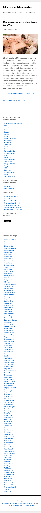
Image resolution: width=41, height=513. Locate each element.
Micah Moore (8, 330)
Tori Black (7, 468)
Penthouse (7, 147)
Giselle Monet (8, 352)
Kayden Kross (8, 305)
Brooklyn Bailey (9, 379)
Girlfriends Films (9, 176)
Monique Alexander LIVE (12, 205)
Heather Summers (10, 326)
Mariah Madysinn (10, 248)
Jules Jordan (8, 128)
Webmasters (30, 505)
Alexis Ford (8, 328)
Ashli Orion (7, 419)
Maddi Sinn (8, 373)
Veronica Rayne (9, 407)
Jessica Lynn (8, 430)
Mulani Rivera (8, 396)
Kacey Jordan (8, 269)
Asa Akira (7, 489)
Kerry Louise (8, 288)
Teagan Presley (9, 362)
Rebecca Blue (8, 470)
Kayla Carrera (8, 385)
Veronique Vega (9, 335)
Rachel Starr (8, 259)
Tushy (6, 149)
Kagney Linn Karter (10, 388)
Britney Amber (9, 294)
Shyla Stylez (8, 254)
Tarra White (8, 303)
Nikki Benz (7, 481)
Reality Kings (8, 140)
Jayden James (9, 286)
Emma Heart (8, 261)
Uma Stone (8, 398)
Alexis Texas (8, 263)
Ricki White (8, 423)
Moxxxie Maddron (10, 284)
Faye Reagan (8, 307)
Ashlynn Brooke (9, 472)
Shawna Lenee (9, 339)
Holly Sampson (9, 341)
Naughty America (10, 164)
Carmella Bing (9, 364)
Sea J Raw (7, 278)
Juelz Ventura (8, 349)
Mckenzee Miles (9, 483)
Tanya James (8, 434)
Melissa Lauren (9, 366)
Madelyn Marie (9, 400)
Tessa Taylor (8, 411)
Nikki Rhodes (8, 438)
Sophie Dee (8, 459)
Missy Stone (8, 432)
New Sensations (9, 159)
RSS (22, 505)
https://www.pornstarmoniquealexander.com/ (17, 503)
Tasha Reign (8, 316)
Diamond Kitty (8, 246)
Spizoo (6, 132)
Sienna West (8, 343)
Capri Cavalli (8, 449)
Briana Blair (8, 415)
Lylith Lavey (8, 394)
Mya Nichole (8, 455)
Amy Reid (7, 440)
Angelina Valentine (10, 392)
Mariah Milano (9, 360)
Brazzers (7, 136)
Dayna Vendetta (9, 337)
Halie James (8, 478)
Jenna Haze (8, 311)
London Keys (8, 301)
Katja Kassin (8, 368)
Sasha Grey (8, 390)
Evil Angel (7, 142)
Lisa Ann (7, 461)
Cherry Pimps (8, 161)
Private (6, 130)
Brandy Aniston (9, 265)
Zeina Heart (8, 426)
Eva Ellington (8, 442)
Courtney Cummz (10, 318)
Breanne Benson (9, 447)
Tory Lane (7, 299)
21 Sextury (7, 145)
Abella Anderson (9, 451)
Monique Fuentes (10, 371)
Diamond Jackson (10, 240)
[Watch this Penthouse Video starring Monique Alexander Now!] (20, 43)
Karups (6, 166)
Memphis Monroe (10, 409)
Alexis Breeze (8, 244)
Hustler (6, 134)
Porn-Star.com (9, 188)
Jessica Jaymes (9, 292)
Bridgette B (8, 280)
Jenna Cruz (8, 377)
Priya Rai (7, 413)
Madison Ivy (8, 491)
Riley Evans (8, 273)
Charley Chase (9, 402)
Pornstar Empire (9, 151)
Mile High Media (9, 153)
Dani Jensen (8, 242)
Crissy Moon (8, 347)
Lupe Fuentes (8, 428)
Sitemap (17, 505)
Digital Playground (10, 138)
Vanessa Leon (9, 314)
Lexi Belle (7, 356)
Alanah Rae (8, 476)
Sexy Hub (7, 170)
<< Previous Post (9, 100)
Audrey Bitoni (8, 290)
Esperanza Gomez (10, 320)
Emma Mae (8, 375)
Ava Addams (8, 358)
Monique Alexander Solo (12, 203)
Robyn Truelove (9, 453)
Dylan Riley (8, 256)
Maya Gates (8, 322)
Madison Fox (8, 271)
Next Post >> (22, 100)
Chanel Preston (9, 250)
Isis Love (7, 445)
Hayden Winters (9, 381)
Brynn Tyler (8, 345)
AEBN (6, 168)
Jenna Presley (9, 267)
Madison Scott (9, 436)
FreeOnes (7, 186)
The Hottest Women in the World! (20, 93)
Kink (5, 155)
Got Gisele (7, 457)
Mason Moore (8, 404)
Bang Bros (7, 157)
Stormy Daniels (9, 275)
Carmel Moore (9, 333)
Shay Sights (8, 297)
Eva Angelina (8, 466)
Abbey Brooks (8, 324)
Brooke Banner (9, 474)
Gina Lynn (7, 282)
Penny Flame (8, 421)
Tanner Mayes (9, 309)
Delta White (8, 252)
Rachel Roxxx (8, 464)
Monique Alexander (17, 7)
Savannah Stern (9, 485)
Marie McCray (9, 417)
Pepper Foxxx (8, 354)
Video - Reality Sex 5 (11, 197)
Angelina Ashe (9, 383)
